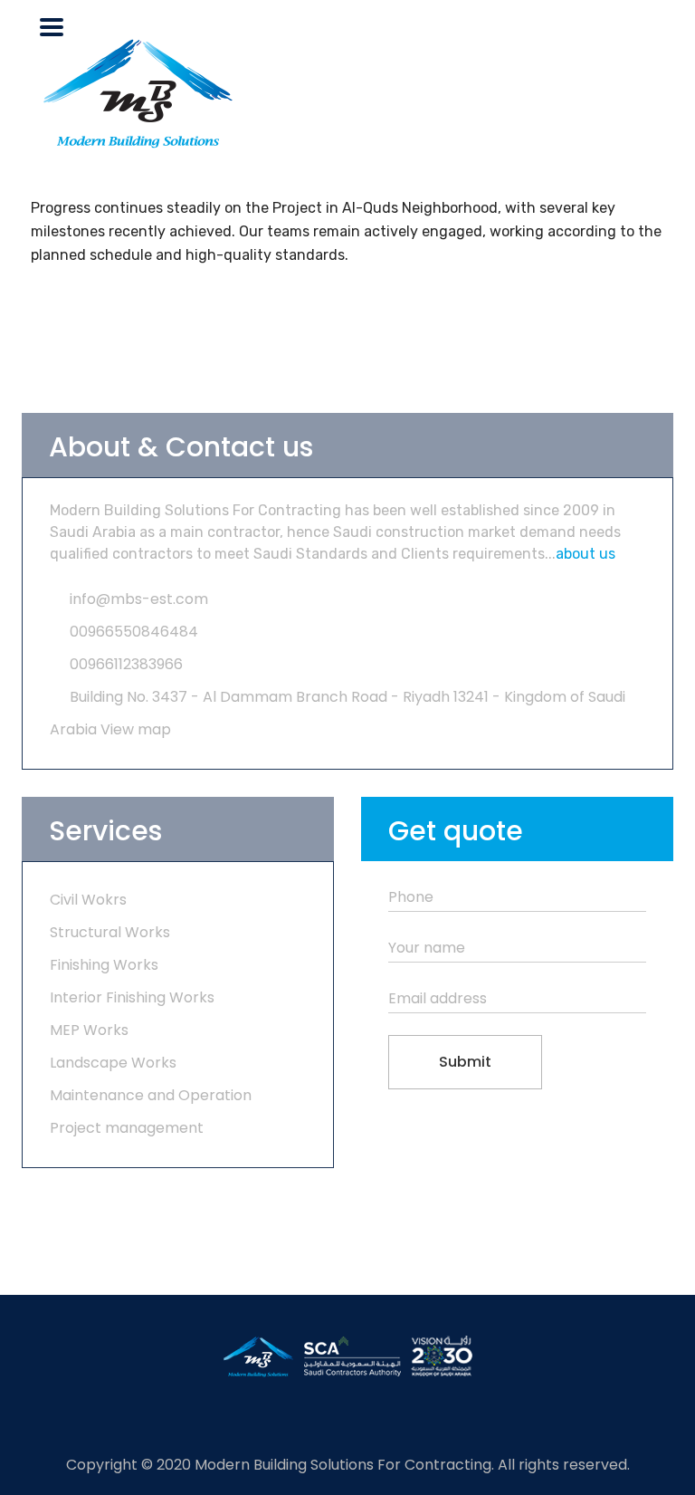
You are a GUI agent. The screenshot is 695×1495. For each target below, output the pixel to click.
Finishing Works (104, 964)
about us (585, 553)
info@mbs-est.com (139, 599)
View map (135, 729)
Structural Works (110, 932)
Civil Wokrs (88, 899)
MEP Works (89, 1030)
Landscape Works (113, 1062)
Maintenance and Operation (151, 1095)
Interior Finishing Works (132, 997)
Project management (127, 1127)
